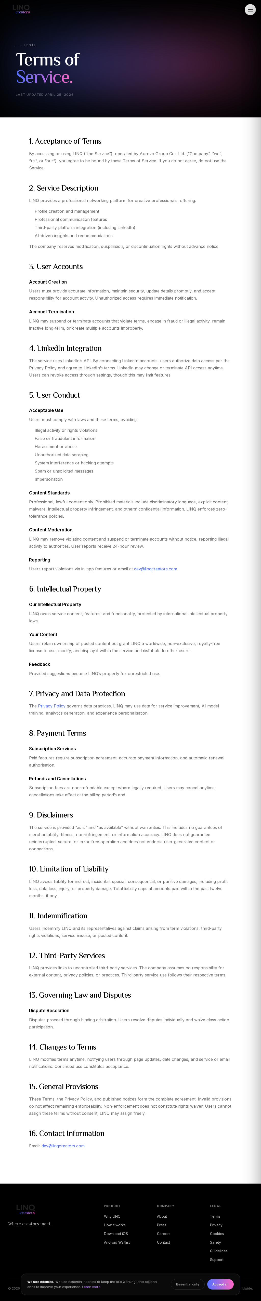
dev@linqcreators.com (155, 568)
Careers (164, 1233)
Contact (163, 1242)
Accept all (220, 1284)
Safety (215, 1242)
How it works (115, 1225)
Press (161, 1225)
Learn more (91, 1287)
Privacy (216, 1225)
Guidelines (219, 1251)
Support (217, 1259)
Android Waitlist (117, 1242)
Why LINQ (112, 1216)
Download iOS (116, 1233)
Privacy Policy (52, 705)
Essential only (187, 1284)
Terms (215, 1216)
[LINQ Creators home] (21, 9)
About (162, 1216)
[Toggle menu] (250, 9)
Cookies (217, 1233)
